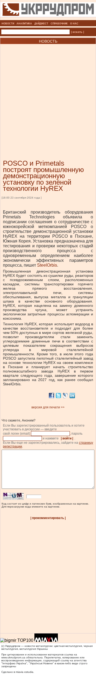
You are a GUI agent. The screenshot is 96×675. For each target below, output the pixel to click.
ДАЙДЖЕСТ (41, 23)
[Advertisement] (48, 94)
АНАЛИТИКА (24, 23)
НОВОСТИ (8, 23)
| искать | (77, 31)
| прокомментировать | (48, 518)
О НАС (74, 23)
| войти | (67, 438)
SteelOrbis (47, 265)
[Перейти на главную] (48, 18)
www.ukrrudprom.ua (13, 657)
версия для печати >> (48, 407)
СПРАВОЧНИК (59, 23)
